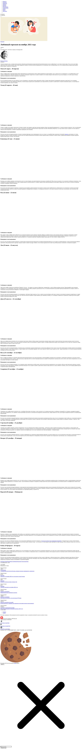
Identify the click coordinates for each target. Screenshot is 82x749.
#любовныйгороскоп (17, 561)
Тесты (4, 10)
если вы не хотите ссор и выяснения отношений (51, 540)
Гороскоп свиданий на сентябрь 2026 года (9, 587)
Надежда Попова (3, 60)
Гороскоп (5, 2)
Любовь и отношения (4, 591)
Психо (4, 9)
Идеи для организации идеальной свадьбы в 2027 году (11, 608)
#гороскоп (2, 561)
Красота (4, 5)
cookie (15, 663)
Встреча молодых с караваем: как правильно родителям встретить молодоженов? (17, 603)
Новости (4, 1)
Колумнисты (5, 6)
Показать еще (3, 747)
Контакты (5, 11)
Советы (4, 611)
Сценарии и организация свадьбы (7, 607)
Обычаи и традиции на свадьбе (6, 602)
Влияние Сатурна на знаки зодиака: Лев (8, 581)
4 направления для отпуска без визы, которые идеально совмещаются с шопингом (17, 571)
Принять (2, 664)
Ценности (5, 3)
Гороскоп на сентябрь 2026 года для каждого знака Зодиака (12, 576)
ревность (66, 134)
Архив (4, 612)
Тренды (4, 4)
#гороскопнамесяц (8, 561)
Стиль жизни (5, 7)
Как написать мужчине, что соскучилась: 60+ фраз (10, 598)
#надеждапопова (25, 561)
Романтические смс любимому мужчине (8, 592)
